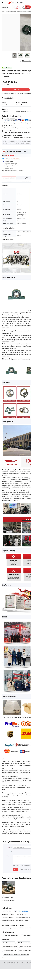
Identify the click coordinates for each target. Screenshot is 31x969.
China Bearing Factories (9, 942)
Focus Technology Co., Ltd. (20, 962)
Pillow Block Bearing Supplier (10, 946)
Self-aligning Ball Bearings (22, 917)
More (3, 957)
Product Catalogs (24, 911)
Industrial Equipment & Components (14, 11)
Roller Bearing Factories (24, 942)
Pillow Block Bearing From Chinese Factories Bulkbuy (16, 954)
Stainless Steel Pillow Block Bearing (11, 935)
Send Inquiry (15, 89)
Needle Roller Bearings (7, 914)
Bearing (25, 11)
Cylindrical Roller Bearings (8, 920)
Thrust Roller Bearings (7, 917)
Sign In (4, 170)
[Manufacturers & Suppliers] (16, 2)
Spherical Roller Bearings (22, 920)
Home (3, 11)
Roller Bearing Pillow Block (9, 950)
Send (15, 869)
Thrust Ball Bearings (21, 914)
